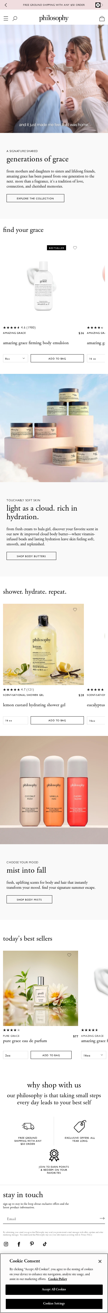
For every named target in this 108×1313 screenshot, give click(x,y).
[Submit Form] (102, 1218)
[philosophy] (54, 18)
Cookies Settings (54, 1303)
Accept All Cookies (54, 1289)
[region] (54, 1283)
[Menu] (6, 18)
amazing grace (14, 333)
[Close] (99, 1261)
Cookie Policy (57, 1279)
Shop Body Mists (29, 899)
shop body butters (31, 556)
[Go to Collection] (54, 428)
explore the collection (35, 198)
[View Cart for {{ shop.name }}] (101, 18)
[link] (6, 1244)
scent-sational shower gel (23, 695)
